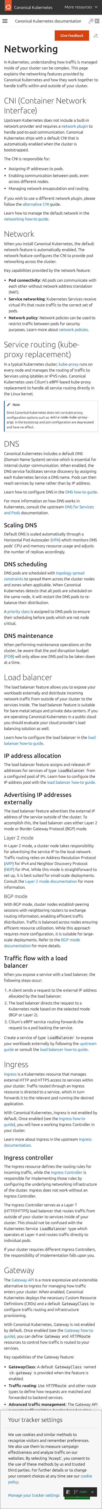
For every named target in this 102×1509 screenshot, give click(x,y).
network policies (73, 329)
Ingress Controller (66, 1172)
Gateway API (23, 1280)
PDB (9, 656)
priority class (18, 611)
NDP (9, 869)
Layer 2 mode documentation (51, 881)
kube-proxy (68, 364)
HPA (55, 540)
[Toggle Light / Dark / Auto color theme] (91, 21)
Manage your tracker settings (34, 1495)
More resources (78, 7)
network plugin (74, 126)
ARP (9, 863)
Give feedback (71, 36)
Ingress (10, 1074)
